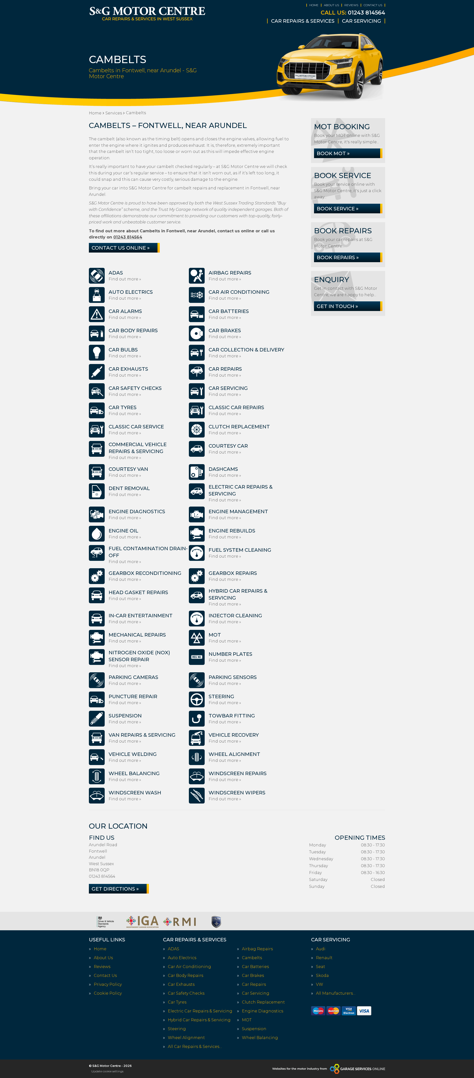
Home (313, 5)
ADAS (173, 949)
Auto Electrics (182, 958)
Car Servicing (361, 20)
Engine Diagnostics (262, 1011)
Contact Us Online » (121, 248)
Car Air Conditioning (189, 967)
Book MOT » (333, 153)
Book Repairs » (338, 257)
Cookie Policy (108, 993)
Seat (320, 967)
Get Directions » (115, 889)
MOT (247, 1020)
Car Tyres (177, 1002)
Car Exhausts (181, 985)
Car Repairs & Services (303, 20)
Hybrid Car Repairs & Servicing (199, 1020)
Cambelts (252, 958)
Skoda (322, 976)
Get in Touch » (337, 306)
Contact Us (373, 5)
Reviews (351, 5)
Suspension (254, 1029)
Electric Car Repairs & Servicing (200, 1011)
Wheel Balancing (260, 1038)
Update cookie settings (107, 1071)
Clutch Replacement (263, 1002)
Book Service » (337, 209)
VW (319, 985)
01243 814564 (353, 13)
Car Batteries (255, 967)
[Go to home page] (147, 13)
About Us (331, 5)
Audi (320, 949)
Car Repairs (254, 985)
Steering (177, 1029)
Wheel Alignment (186, 1038)
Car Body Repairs (185, 976)
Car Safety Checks (186, 993)
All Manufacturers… (336, 993)
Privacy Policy (108, 985)
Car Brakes (253, 976)
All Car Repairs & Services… (195, 1047)
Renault (324, 958)
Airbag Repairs (257, 949)
